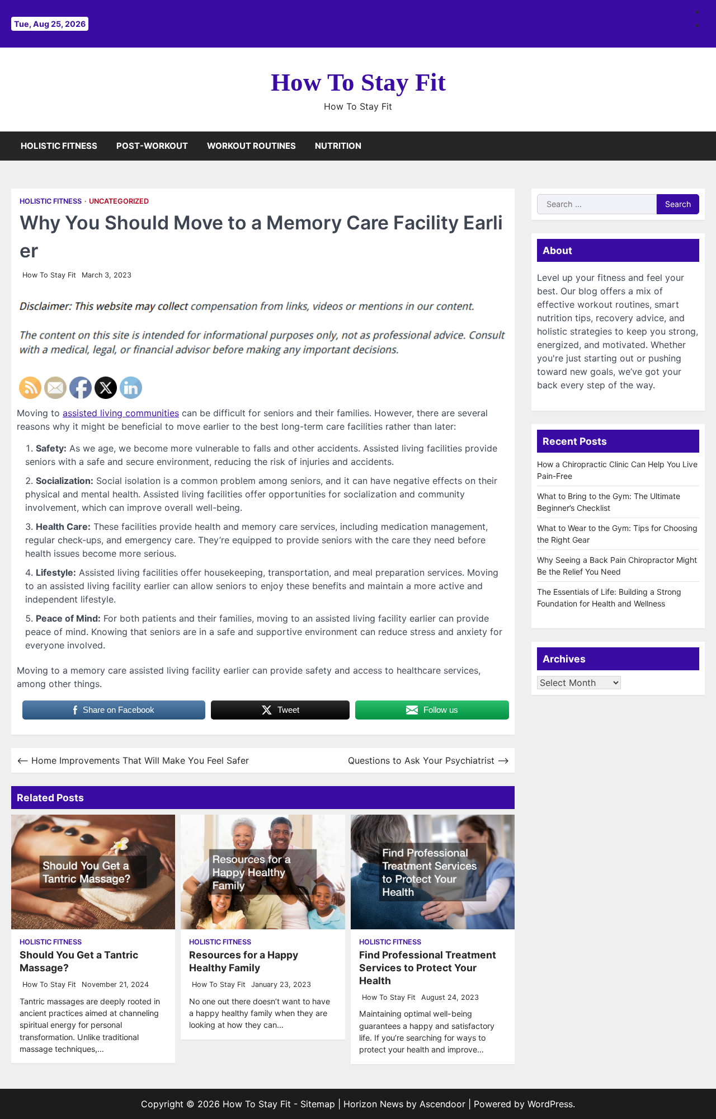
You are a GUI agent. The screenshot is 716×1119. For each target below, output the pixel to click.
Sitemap (317, 1103)
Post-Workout (152, 145)
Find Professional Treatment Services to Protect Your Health (427, 967)
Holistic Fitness (59, 145)
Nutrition (338, 145)
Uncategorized (119, 201)
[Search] (696, 146)
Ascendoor (442, 1103)
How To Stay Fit (358, 82)
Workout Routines (251, 145)
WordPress (550, 1103)
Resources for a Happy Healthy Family (243, 961)
